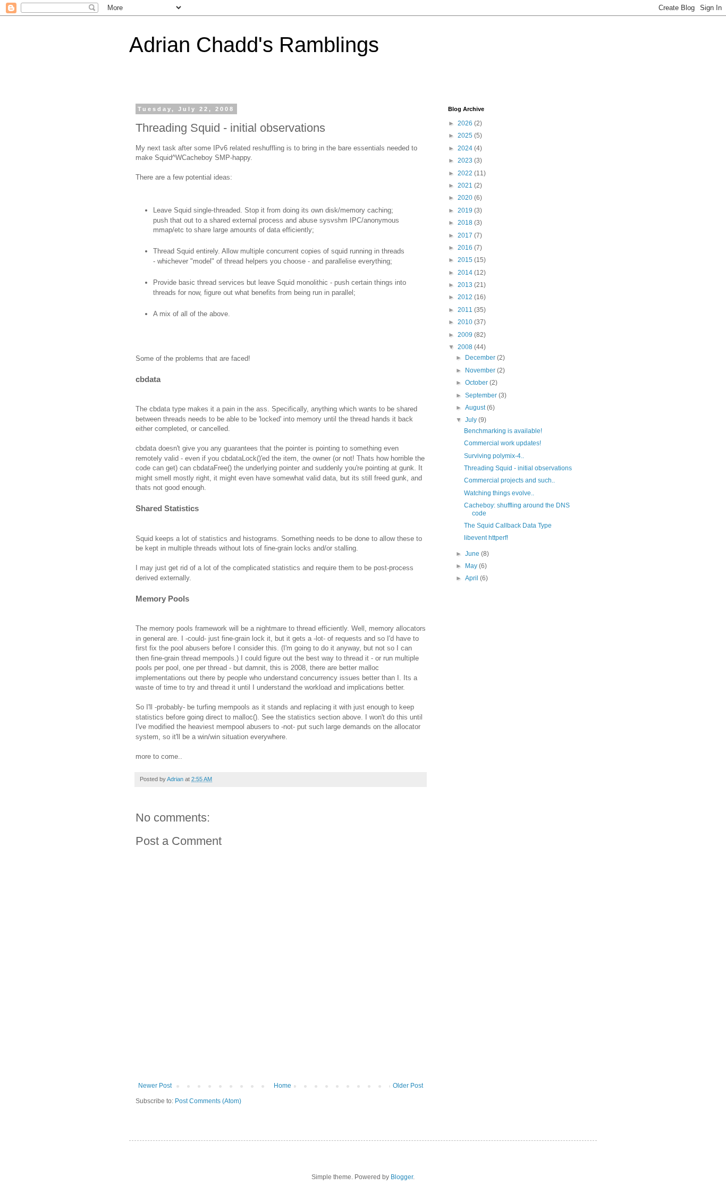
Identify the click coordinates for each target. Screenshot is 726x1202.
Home (282, 1085)
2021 (466, 185)
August (476, 407)
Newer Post (155, 1085)
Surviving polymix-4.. (494, 456)
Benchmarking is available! (503, 431)
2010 (466, 322)
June (473, 553)
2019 (466, 210)
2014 (466, 272)
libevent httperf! (486, 537)
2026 (466, 123)
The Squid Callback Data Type (508, 525)
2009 (466, 334)
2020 (466, 197)
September (482, 395)
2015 (466, 260)
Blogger (402, 1177)
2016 (466, 247)
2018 (466, 222)
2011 (466, 310)
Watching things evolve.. (499, 493)
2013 (466, 285)
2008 (466, 347)
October (477, 382)
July (471, 420)
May (472, 566)
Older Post (408, 1085)
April (472, 578)
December (481, 357)
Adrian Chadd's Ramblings (254, 44)
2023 (466, 160)
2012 (466, 297)
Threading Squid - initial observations (518, 468)
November (481, 370)
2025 (466, 135)
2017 (466, 235)
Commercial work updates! (502, 443)
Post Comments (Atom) (208, 1101)
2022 (466, 173)
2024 (466, 148)
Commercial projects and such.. (509, 480)
